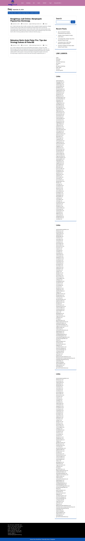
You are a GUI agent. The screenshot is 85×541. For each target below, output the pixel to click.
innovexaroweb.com (60, 143)
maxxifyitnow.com (60, 171)
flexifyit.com (58, 182)
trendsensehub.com (60, 309)
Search (59, 18)
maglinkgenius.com (60, 122)
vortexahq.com (59, 250)
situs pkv (58, 60)
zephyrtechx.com (59, 267)
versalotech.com (59, 282)
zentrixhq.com (59, 178)
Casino (38, 3)
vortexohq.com (59, 298)
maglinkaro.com (59, 146)
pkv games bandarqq (60, 66)
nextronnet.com (59, 187)
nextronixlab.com (59, 177)
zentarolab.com (59, 212)
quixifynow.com (59, 173)
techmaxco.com (59, 284)
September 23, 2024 (15, 23)
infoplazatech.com (60, 96)
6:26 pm (44, 23)
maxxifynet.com (59, 242)
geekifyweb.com (59, 94)
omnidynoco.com (59, 206)
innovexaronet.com (60, 114)
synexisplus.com (59, 239)
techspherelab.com (60, 150)
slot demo (58, 63)
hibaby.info (58, 340)
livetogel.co (58, 319)
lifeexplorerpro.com (60, 302)
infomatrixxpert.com (60, 112)
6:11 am (44, 45)
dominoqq (58, 59)
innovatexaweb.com (60, 89)
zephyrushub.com (60, 233)
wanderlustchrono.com (61, 306)
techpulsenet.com (60, 132)
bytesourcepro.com (60, 149)
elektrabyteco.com (60, 128)
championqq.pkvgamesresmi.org (15, 534)
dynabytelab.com (59, 236)
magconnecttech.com (60, 316)
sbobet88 (17, 524)
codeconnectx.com (60, 111)
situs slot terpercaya (60, 61)
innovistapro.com (59, 275)
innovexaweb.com (60, 191)
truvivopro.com (59, 247)
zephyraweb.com (59, 254)
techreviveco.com (60, 145)
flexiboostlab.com (60, 277)
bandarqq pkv (14, 529)
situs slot (12, 524)
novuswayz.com (59, 270)
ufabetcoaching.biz (60, 362)
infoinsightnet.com (60, 104)
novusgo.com (59, 303)
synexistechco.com (60, 246)
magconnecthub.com (60, 156)
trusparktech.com (60, 261)
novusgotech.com (60, 185)
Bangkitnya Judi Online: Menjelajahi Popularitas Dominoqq (26, 20)
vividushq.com (59, 198)
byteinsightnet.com (60, 107)
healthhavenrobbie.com (61, 323)
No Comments (24, 23)
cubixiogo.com (59, 200)
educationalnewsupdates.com (62, 229)
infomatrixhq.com (59, 117)
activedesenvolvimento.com (62, 330)
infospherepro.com (60, 295)
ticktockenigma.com (60, 310)
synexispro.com (59, 353)
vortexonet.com (59, 240)
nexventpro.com (59, 265)
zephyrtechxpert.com (60, 133)
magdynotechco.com (60, 90)
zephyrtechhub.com (60, 207)
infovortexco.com (59, 135)
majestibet (18, 531)
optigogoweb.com (60, 216)
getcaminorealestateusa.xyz (62, 367)
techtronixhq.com (59, 80)
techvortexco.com (60, 93)
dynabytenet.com (60, 147)
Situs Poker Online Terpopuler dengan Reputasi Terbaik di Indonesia (23, 12)
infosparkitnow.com (60, 91)
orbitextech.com (59, 314)
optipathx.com (59, 175)
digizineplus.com (59, 165)
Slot (34, 3)
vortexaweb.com (59, 256)
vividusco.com (59, 249)
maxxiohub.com (59, 253)
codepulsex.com (59, 139)
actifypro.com (59, 271)
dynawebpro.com (59, 193)
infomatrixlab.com (60, 152)
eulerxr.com (58, 312)
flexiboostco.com (59, 230)
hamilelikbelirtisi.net (60, 281)
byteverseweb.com (60, 154)
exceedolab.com (59, 285)
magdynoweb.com (60, 142)
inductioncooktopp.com (61, 348)
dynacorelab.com (59, 244)
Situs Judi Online (57, 3)
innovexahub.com (59, 243)
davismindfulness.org (60, 363)
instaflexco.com (59, 274)
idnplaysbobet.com (60, 332)
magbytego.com (59, 101)
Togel (50, 3)
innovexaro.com (59, 167)
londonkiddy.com (59, 360)
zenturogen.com (59, 189)
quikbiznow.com (59, 213)
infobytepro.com (59, 100)
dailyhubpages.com (60, 331)
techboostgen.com (60, 84)
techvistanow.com (60, 115)
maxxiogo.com (59, 184)
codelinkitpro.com (60, 83)
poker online (58, 67)
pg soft (13, 530)
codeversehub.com (60, 153)
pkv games (20, 526)
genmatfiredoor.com (60, 320)
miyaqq (9, 533)
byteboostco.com (60, 126)
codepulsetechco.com (60, 108)
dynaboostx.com (59, 272)
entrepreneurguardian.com (62, 338)
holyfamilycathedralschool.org (62, 359)
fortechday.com (59, 366)
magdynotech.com (60, 163)
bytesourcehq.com (60, 105)
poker (57, 57)
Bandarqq (28, 3)
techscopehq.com (60, 164)
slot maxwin (14, 526)
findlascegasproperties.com (62, 321)
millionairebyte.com (60, 365)
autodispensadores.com (61, 346)
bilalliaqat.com (59, 345)
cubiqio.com (58, 292)
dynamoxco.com (59, 188)
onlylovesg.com (59, 328)
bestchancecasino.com (61, 344)
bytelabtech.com (59, 87)
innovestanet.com (60, 179)
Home (22, 3)
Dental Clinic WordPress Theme (37, 539)
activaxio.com (59, 286)
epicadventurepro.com (61, 299)
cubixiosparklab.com (60, 118)
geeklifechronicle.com (60, 293)
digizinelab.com (59, 136)
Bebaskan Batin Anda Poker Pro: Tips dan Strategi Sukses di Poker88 (28, 41)
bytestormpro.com (60, 305)
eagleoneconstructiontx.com (62, 326)
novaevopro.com (59, 260)
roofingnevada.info (60, 351)
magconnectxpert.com (61, 129)
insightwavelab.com (60, 300)
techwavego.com (59, 138)
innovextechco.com (60, 121)
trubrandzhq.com (59, 263)
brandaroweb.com (60, 217)
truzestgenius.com (60, 131)
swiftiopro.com (59, 279)
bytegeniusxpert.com (60, 97)
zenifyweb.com (59, 317)
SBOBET (44, 3)
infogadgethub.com (60, 82)
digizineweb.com (59, 110)
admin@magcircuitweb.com (35, 23)
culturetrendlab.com (60, 307)
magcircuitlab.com (60, 124)
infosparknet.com (59, 170)
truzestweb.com (59, 209)
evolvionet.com (59, 237)
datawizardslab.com (60, 291)
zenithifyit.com (59, 251)
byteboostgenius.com (60, 157)
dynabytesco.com (60, 288)
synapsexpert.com (60, 210)
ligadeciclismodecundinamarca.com (63, 356)
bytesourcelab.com (60, 168)
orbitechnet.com (59, 203)
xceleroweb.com (59, 214)
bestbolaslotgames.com (61, 335)
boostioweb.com (59, 232)
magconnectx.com (60, 352)
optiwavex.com (59, 205)
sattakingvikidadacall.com (61, 334)
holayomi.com (59, 355)
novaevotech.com (60, 119)
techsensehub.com (60, 86)
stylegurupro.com (60, 289)
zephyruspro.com (60, 174)
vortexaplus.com (59, 199)
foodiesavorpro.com (60, 296)
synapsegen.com (59, 195)
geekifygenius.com (60, 313)
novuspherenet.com (60, 202)
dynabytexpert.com (60, 181)
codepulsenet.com (60, 161)
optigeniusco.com (60, 257)
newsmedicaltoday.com (61, 349)
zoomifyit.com (59, 219)
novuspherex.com (60, 258)
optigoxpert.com (59, 268)
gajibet (13, 533)
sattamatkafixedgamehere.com (63, 337)
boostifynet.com (59, 264)
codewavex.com (59, 125)
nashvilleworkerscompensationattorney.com (65, 358)
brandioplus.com (59, 192)
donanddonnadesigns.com (61, 324)
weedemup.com (59, 342)
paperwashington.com (61, 341)
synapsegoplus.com (60, 159)
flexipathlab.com (59, 196)
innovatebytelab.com (60, 98)
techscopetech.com (60, 140)
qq (8, 524)
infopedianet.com (59, 160)
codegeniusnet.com (60, 103)
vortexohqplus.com (60, 278)
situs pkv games (59, 70)
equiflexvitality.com (60, 327)
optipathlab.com (59, 235)
